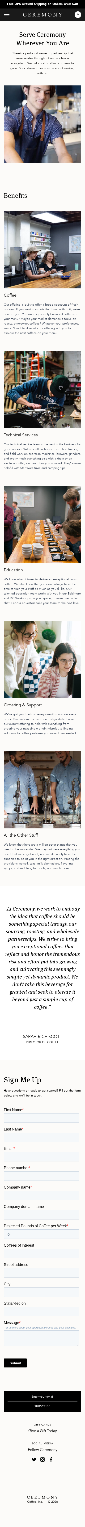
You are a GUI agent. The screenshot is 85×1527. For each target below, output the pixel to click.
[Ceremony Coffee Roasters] (42, 15)
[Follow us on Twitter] (34, 1459)
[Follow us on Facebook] (51, 1459)
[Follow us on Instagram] (42, 1459)
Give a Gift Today (42, 1431)
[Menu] (6, 15)
